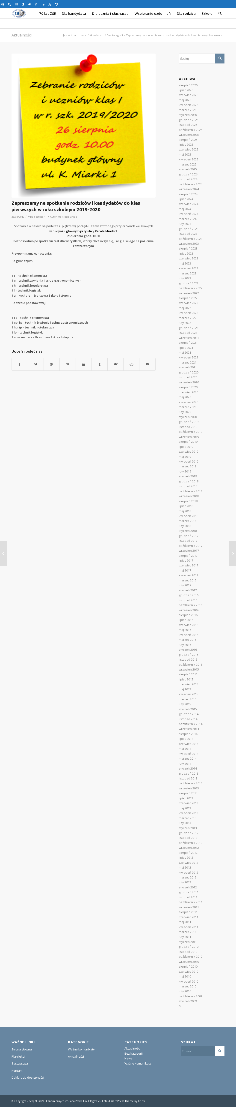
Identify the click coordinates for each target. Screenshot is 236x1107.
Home (82, 35)
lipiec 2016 (186, 620)
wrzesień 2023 (189, 243)
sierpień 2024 (188, 194)
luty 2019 (185, 471)
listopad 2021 (188, 333)
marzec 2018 (187, 521)
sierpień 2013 (188, 793)
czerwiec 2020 (188, 392)
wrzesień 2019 (189, 437)
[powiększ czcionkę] (3, 4)
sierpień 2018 (188, 501)
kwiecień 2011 (188, 927)
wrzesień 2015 (189, 669)
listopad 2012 (188, 838)
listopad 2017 (188, 540)
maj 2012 (185, 867)
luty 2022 (185, 323)
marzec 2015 (187, 699)
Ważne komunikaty (81, 1049)
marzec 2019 (187, 466)
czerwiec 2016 (188, 625)
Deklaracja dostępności (28, 1077)
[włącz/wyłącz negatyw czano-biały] (30, 4)
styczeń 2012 (188, 887)
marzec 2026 (187, 110)
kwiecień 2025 (188, 159)
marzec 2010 (187, 986)
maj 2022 (185, 308)
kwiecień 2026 (188, 105)
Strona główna (22, 1049)
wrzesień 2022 (189, 293)
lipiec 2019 (186, 447)
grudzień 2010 (188, 947)
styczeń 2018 (188, 531)
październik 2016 (190, 605)
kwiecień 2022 (188, 313)
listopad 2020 (188, 377)
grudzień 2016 (188, 595)
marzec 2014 (187, 758)
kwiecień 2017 (188, 575)
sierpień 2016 (188, 615)
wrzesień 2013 (189, 788)
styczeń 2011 (188, 942)
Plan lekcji (18, 1056)
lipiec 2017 (186, 560)
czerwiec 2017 (188, 565)
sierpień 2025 (188, 140)
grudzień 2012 (188, 833)
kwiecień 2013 (188, 813)
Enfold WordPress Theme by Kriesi (123, 1101)
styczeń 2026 (188, 115)
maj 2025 (185, 154)
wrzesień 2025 (189, 134)
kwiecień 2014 (188, 754)
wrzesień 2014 (189, 729)
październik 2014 (190, 724)
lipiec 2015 (186, 679)
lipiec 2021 (186, 348)
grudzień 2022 (188, 283)
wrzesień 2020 (189, 382)
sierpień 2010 (188, 966)
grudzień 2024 (188, 174)
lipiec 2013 (186, 798)
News (128, 1058)
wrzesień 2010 (189, 962)
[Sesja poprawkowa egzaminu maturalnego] (3, 553)
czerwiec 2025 (188, 149)
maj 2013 (185, 808)
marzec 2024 (187, 219)
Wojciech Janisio (67, 216)
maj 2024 (185, 209)
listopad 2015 (188, 659)
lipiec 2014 (186, 739)
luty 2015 (185, 704)
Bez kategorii (115, 35)
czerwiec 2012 (188, 862)
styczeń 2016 (188, 649)
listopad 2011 (188, 897)
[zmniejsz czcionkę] (10, 4)
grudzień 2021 (188, 328)
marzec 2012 (187, 877)
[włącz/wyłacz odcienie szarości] (17, 4)
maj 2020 (185, 397)
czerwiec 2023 (188, 258)
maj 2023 (185, 263)
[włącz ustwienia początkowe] (57, 4)
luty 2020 (185, 412)
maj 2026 (185, 100)
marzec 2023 (187, 273)
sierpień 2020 (188, 387)
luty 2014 (185, 763)
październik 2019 (190, 432)
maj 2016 (185, 630)
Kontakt (17, 1070)
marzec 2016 (187, 640)
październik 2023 (190, 239)
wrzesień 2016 (189, 610)
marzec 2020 (187, 407)
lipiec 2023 (186, 253)
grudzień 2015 (188, 655)
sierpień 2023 (188, 248)
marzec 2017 (187, 580)
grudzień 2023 (188, 229)
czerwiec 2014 (188, 744)
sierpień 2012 (188, 853)
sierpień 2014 (188, 734)
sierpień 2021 (188, 342)
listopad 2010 (188, 952)
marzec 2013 (187, 818)
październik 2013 (190, 783)
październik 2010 (190, 956)
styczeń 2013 (188, 828)
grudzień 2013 (188, 773)
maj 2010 (185, 976)
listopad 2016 (188, 600)
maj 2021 (185, 352)
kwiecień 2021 (188, 357)
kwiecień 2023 (188, 268)
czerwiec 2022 (188, 303)
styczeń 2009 (188, 1001)
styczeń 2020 (188, 417)
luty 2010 (185, 991)
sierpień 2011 (188, 912)
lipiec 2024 (186, 199)
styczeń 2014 (188, 768)
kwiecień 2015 (188, 694)
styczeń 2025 (188, 169)
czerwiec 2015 (188, 684)
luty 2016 (185, 645)
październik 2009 (190, 996)
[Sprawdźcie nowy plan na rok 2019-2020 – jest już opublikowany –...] (232, 553)
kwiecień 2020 (188, 402)
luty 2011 (185, 937)
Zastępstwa (20, 1063)
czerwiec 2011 (188, 917)
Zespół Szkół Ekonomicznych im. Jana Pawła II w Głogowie (64, 1101)
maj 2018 (185, 511)
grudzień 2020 (188, 372)
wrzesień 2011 (189, 907)
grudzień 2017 (188, 536)
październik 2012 (190, 843)
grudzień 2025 (188, 120)
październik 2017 (190, 546)
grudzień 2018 (188, 481)
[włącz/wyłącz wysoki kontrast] (24, 4)
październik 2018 (190, 491)
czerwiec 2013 (188, 803)
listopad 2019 (188, 427)
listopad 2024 (188, 179)
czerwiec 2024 (188, 204)
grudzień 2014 (188, 714)
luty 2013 (185, 823)
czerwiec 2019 (188, 451)
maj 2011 (185, 922)
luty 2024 (185, 224)
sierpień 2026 (188, 85)
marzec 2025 (187, 164)
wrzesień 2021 (189, 338)
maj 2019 (185, 456)
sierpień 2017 (188, 556)
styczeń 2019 (188, 476)
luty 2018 (185, 526)
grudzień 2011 (188, 892)
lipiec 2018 (186, 506)
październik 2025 (190, 130)
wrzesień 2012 (189, 847)
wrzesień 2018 (189, 496)
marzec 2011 (187, 932)
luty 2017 (185, 585)
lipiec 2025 (186, 144)
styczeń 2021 (188, 367)
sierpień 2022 (188, 298)
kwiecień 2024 (188, 214)
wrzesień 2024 (189, 189)
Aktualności (22, 35)
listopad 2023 (188, 234)
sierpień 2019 (188, 441)
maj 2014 (185, 748)
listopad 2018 (188, 486)
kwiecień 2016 (188, 635)
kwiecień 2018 (188, 516)
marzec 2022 (187, 318)
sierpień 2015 (188, 674)
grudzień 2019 (188, 422)
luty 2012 (185, 882)
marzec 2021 (187, 362)
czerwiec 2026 (188, 95)
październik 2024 (190, 184)
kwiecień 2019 (188, 461)
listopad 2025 (188, 125)
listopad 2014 (188, 719)
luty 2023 (185, 278)
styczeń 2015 (188, 709)
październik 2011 (190, 902)
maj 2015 (185, 689)
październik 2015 (190, 664)
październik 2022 (190, 288)
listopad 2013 (188, 778)
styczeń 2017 (188, 590)
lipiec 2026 (186, 90)
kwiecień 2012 (188, 872)
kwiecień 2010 (188, 981)
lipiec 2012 (186, 857)
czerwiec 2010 (188, 971)
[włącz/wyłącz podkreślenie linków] (44, 4)
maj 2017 (185, 570)
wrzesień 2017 (189, 550)
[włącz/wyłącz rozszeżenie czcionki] (50, 4)
